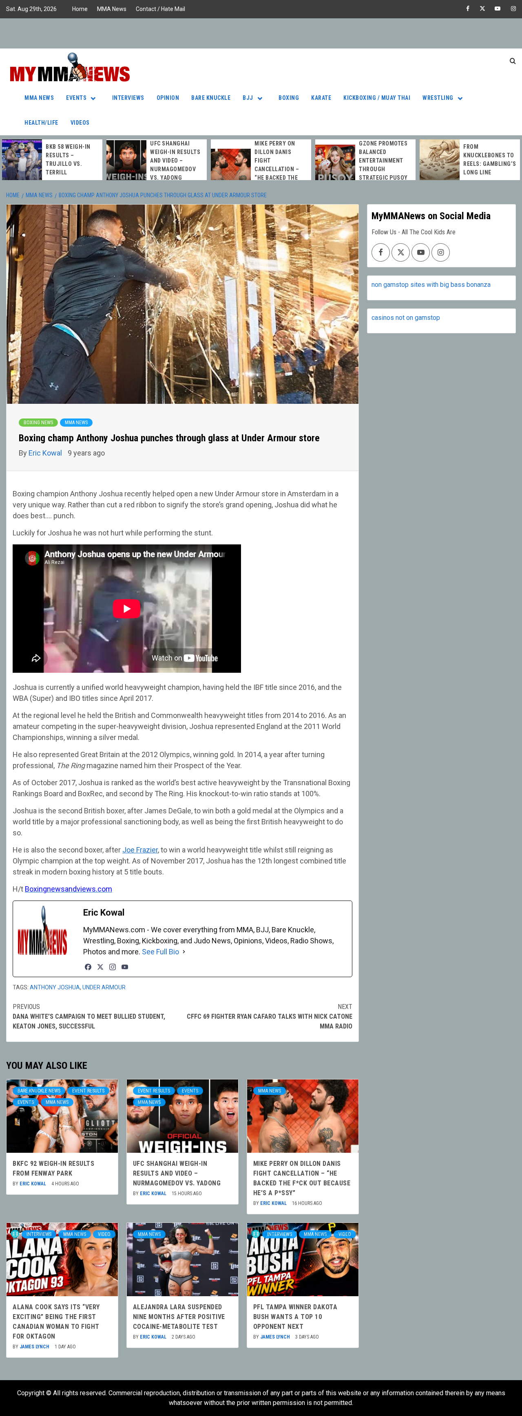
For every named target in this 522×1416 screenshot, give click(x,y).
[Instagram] (112, 967)
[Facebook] (88, 967)
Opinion (168, 98)
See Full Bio (160, 951)
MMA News (111, 9)
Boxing (289, 98)
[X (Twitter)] (100, 967)
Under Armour (104, 987)
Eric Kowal (46, 453)
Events (76, 98)
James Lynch (35, 1347)
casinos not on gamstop (406, 318)
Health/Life (41, 122)
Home (80, 9)
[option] (52, 159)
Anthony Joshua (55, 987)
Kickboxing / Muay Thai (376, 98)
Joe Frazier (140, 850)
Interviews (128, 98)
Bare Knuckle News (39, 1091)
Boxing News (38, 422)
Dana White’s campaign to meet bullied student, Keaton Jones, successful (89, 1016)
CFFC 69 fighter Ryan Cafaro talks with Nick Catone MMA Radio (269, 1016)
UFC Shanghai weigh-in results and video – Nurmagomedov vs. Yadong (175, 160)
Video (104, 1234)
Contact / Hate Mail (160, 9)
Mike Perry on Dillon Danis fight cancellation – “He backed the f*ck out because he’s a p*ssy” (279, 169)
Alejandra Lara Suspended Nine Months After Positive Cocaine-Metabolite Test (179, 1316)
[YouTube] (125, 967)
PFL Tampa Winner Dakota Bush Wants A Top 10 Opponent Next (295, 1316)
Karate (321, 98)
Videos (80, 122)
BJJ (248, 98)
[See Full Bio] (184, 951)
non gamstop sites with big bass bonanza (431, 284)
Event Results (88, 1091)
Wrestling (437, 98)
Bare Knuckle (210, 98)
